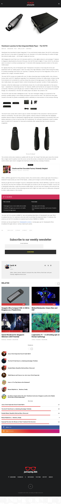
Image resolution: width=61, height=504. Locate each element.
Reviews (20, 170)
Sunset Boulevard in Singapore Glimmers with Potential (12, 336)
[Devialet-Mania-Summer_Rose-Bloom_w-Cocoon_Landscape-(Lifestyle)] (3, 368)
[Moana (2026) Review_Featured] (3, 389)
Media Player (10, 230)
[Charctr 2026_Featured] (3, 382)
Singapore (10, 48)
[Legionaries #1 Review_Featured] (46, 323)
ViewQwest (25, 230)
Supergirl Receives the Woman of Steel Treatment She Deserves (18, 422)
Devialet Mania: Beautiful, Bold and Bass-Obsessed (21, 368)
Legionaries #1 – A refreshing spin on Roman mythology (46, 336)
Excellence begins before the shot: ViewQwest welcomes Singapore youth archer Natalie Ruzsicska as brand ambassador (31, 396)
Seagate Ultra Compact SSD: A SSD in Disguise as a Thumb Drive (15, 309)
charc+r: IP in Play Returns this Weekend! (19, 382)
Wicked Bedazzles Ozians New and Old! (44, 309)
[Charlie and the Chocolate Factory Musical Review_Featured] (6, 169)
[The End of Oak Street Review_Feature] (3, 360)
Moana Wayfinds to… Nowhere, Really (18, 389)
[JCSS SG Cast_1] (3, 375)
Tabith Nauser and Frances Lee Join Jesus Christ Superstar (23, 375)
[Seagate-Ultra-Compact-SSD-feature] (15, 296)
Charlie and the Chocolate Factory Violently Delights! (30, 168)
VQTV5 (31, 230)
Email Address (24, 243)
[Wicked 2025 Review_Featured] (46, 296)
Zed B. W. (3, 48)
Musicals (14, 170)
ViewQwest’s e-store (25, 222)
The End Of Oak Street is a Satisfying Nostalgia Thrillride (23, 361)
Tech (15, 48)
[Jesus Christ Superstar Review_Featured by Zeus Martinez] (3, 353)
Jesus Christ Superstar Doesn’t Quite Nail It (19, 353)
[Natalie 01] (3, 396)
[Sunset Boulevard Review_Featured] (15, 323)
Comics (33, 339)
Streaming (18, 230)
